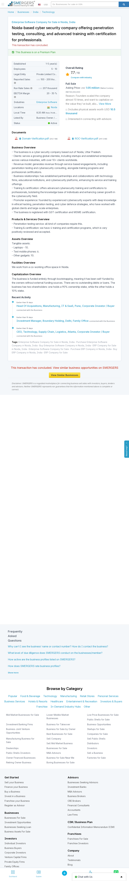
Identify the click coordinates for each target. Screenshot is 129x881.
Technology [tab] (50, 696)
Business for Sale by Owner (61, 729)
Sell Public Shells (96, 738)
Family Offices (12, 866)
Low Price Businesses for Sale (103, 714)
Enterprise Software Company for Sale (49, 349)
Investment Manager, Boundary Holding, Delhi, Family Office (53, 320)
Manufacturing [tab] (68, 696)
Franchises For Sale (78, 838)
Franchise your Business (17, 801)
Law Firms (73, 814)
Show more (13, 672)
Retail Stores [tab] (87, 696)
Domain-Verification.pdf (35, 138)
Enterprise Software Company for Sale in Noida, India (47, 342)
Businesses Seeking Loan (18, 827)
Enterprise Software (46, 102)
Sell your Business (14, 782)
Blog (70, 864)
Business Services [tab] (14, 701)
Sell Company (54, 738)
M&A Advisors (54, 753)
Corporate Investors (15, 852)
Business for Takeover (58, 724)
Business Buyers (13, 848)
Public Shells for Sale (98, 719)
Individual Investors (15, 843)
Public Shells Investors (18, 753)
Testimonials (74, 860)
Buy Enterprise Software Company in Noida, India (65, 345)
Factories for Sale (96, 757)
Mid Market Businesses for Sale (22, 714)
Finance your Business (16, 787)
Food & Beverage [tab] (30, 696)
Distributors (93, 743)
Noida (53, 107)
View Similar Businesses (64, 375)
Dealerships (12, 748)
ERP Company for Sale (56, 352)
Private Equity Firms (15, 861)
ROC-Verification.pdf (86, 138)
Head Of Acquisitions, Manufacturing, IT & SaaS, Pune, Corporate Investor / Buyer (66, 305)
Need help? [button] (126, 451)
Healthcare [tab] (56, 701)
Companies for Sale (97, 734)
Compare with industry (81, 77)
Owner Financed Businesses (21, 757)
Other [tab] (87, 706)
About (71, 855)
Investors (92, 748)
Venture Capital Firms (16, 857)
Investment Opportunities (18, 822)
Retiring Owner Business (18, 762)
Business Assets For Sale (17, 831)
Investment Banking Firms (19, 724)
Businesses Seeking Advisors (83, 782)
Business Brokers (77, 796)
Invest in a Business (15, 796)
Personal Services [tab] (108, 696)
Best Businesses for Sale (59, 734)
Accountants (74, 810)
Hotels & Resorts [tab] (37, 701)
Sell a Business (95, 753)
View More (105, 103)
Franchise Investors (78, 843)
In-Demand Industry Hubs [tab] (66, 706)
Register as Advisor (15, 805)
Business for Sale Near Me (60, 757)
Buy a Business (12, 791)
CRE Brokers (74, 801)
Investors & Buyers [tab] (111, 701)
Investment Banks (77, 787)
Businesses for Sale (57, 748)
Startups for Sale (96, 729)
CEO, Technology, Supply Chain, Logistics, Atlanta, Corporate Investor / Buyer (63, 331)
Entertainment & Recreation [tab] (81, 701)
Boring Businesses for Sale (61, 762)
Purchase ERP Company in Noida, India (91, 349)
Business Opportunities (99, 724)
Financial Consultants (79, 805)
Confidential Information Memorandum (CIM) (91, 827)
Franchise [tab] (42, 706)
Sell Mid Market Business (60, 743)
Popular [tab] (12, 696)
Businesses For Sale (15, 817)
